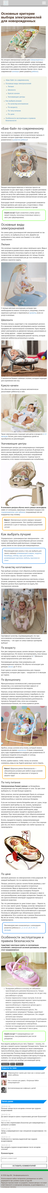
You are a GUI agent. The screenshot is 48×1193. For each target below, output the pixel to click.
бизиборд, (8, 556)
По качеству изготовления (18, 104)
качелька (15, 71)
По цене (11, 114)
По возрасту (12, 107)
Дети (12, 1064)
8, (29, 928)
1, (21, 928)
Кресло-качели (14, 93)
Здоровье (5, 1064)
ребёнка (35, 71)
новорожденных (36, 60)
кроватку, (33, 313)
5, (28, 928)
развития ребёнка (20, 140)
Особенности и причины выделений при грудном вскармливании (19, 1140)
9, (31, 928)
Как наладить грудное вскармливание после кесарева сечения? (20, 1148)
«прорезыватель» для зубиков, (13, 512)
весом (10, 667)
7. (33, 656)
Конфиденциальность (21, 1175)
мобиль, (27, 558)
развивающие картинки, (13, 558)
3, (24, 928)
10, (34, 928)
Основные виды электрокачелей (18, 83)
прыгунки (34, 558)
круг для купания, (26, 556)
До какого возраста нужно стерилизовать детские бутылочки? (23, 1116)
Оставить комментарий (24, 1166)
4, (26, 928)
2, (22, 928)
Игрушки (19, 1064)
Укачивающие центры (16, 97)
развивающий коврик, (25, 553)
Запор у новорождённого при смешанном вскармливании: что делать (23, 1132)
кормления (21, 750)
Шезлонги (12, 90)
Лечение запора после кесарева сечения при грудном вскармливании (21, 1109)
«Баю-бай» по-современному (17, 80)
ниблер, (16, 556)
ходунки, (38, 553)
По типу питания (14, 111)
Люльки (11, 86)
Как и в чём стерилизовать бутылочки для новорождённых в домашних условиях (23, 1124)
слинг (6, 560)
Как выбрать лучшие (14, 101)
